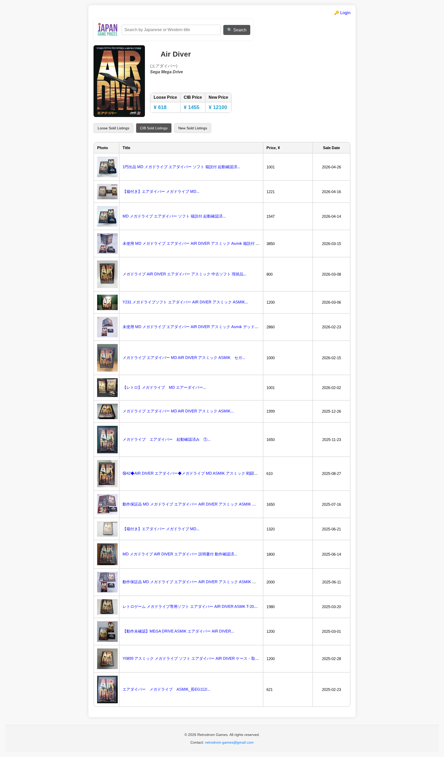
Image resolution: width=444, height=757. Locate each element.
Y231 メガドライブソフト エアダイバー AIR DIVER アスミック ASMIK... (185, 302)
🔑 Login (342, 13)
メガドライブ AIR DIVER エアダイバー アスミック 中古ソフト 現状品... (184, 274)
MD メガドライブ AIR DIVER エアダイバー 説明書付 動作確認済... (180, 554)
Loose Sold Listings (113, 128)
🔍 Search (236, 30)
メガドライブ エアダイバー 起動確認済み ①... (166, 439)
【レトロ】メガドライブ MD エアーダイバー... (164, 387)
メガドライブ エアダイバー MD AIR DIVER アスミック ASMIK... (178, 411)
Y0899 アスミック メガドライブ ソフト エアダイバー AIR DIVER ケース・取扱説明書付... (200, 658)
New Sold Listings (192, 128)
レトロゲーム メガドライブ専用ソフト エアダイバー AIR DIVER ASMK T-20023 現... (195, 606)
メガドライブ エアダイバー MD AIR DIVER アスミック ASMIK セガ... (184, 357)
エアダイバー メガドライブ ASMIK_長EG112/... (166, 689)
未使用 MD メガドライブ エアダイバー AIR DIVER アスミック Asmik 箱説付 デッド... (196, 243)
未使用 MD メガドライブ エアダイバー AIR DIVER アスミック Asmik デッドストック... (198, 327)
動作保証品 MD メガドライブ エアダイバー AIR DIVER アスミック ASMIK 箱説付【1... (198, 504)
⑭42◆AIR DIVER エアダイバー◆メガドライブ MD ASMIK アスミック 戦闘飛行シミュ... (199, 473)
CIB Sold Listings (154, 128)
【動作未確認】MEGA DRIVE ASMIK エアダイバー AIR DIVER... (178, 631)
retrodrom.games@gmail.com (229, 742)
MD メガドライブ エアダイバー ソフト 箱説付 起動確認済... (174, 216)
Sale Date (331, 148)
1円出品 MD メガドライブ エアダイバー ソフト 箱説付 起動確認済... (181, 167)
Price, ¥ (273, 148)
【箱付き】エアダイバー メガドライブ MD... (161, 191)
